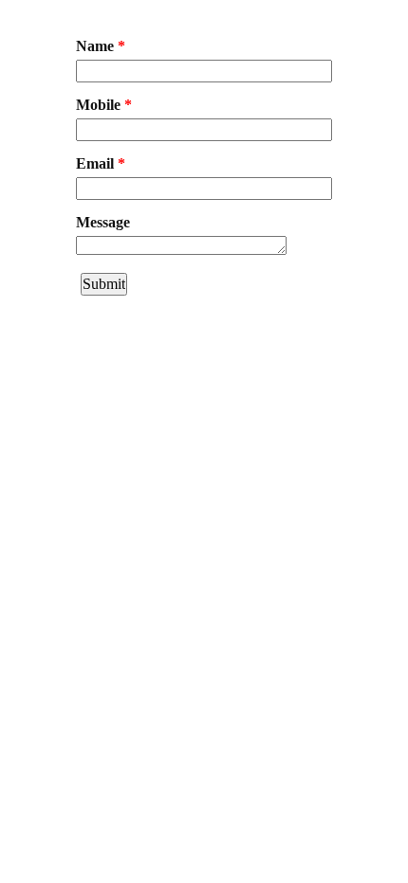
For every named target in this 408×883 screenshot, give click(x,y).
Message (103, 222)
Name (100, 46)
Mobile (104, 105)
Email (100, 163)
